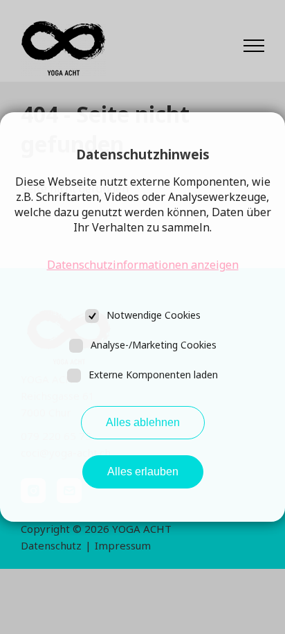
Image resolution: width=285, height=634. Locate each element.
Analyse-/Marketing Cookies (154, 344)
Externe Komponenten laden (153, 374)
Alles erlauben (142, 471)
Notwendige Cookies (154, 315)
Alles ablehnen (143, 422)
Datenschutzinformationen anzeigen (143, 264)
